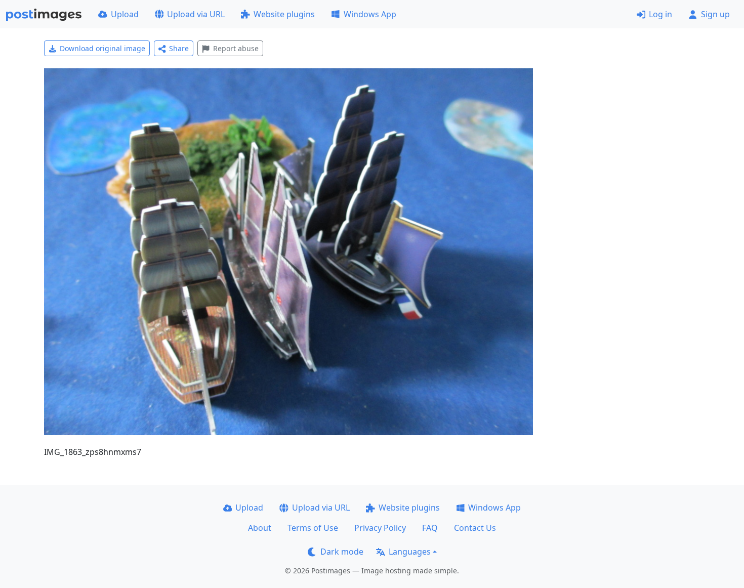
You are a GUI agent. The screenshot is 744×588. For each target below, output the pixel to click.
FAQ (430, 527)
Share (179, 48)
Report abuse (236, 48)
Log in (660, 14)
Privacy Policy (380, 527)
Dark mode (341, 551)
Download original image (102, 48)
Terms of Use (312, 527)
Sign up (715, 14)
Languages (410, 551)
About (259, 527)
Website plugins (284, 14)
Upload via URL (196, 14)
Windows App (370, 14)
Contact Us (475, 527)
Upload (125, 14)
